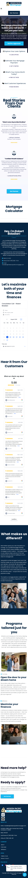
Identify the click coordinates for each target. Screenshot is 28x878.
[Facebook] (2, 865)
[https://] (14, 814)
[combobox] (14, 346)
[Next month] (21, 319)
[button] (1, 8)
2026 (15, 319)
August (12, 319)
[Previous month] (7, 319)
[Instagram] (6, 865)
